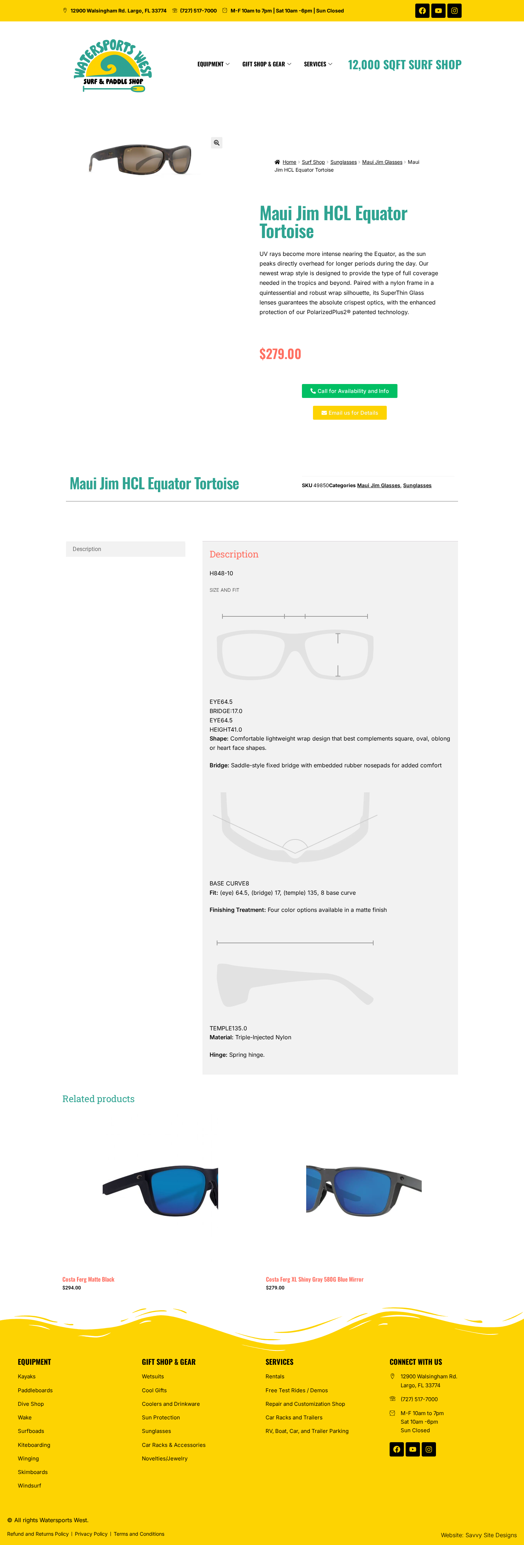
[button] (216, 142)
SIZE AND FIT (224, 590)
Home (289, 162)
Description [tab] (87, 549)
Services (315, 64)
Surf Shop (313, 162)
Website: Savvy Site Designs (479, 1535)
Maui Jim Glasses (382, 162)
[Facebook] (422, 11)
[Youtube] (438, 11)
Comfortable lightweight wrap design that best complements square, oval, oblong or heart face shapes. (330, 743)
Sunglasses (343, 162)
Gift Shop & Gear (263, 64)
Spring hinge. (237, 1054)
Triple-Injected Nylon (250, 1037)
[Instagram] (454, 11)
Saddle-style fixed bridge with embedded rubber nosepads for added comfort (326, 765)
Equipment (210, 64)
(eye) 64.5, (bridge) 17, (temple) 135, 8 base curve (283, 892)
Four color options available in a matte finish (298, 909)
